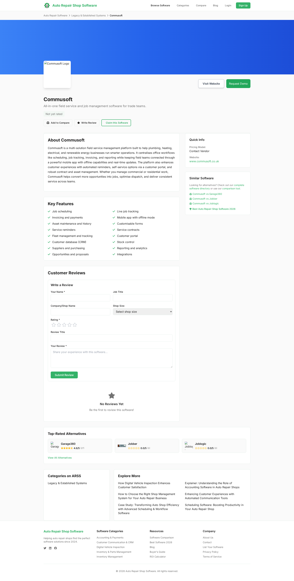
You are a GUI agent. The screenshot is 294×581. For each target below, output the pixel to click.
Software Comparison (162, 537)
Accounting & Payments (110, 537)
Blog (215, 5)
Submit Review (64, 375)
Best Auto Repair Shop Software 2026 (213, 208)
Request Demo (238, 83)
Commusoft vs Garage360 (207, 193)
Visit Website (211, 83)
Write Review (88, 122)
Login (228, 5)
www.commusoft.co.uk (204, 161)
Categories (183, 5)
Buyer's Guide (157, 551)
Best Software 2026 (161, 542)
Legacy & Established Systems (88, 15)
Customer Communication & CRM (115, 542)
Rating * (55, 319)
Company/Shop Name (63, 305)
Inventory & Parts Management (114, 551)
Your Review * (59, 345)
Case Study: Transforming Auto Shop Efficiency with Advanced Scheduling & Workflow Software (148, 509)
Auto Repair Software (55, 15)
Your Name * (58, 291)
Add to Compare (60, 122)
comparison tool (231, 188)
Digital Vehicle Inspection (111, 547)
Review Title (58, 332)
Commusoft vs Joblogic (206, 203)
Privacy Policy (210, 551)
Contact (207, 542)
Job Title (118, 291)
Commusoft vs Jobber (205, 198)
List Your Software (213, 547)
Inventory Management (110, 556)
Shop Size (118, 305)
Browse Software (160, 5)
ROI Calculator (158, 556)
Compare (201, 5)
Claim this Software (117, 122)
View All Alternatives (60, 457)
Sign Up (243, 5)
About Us (208, 537)
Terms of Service (212, 556)
